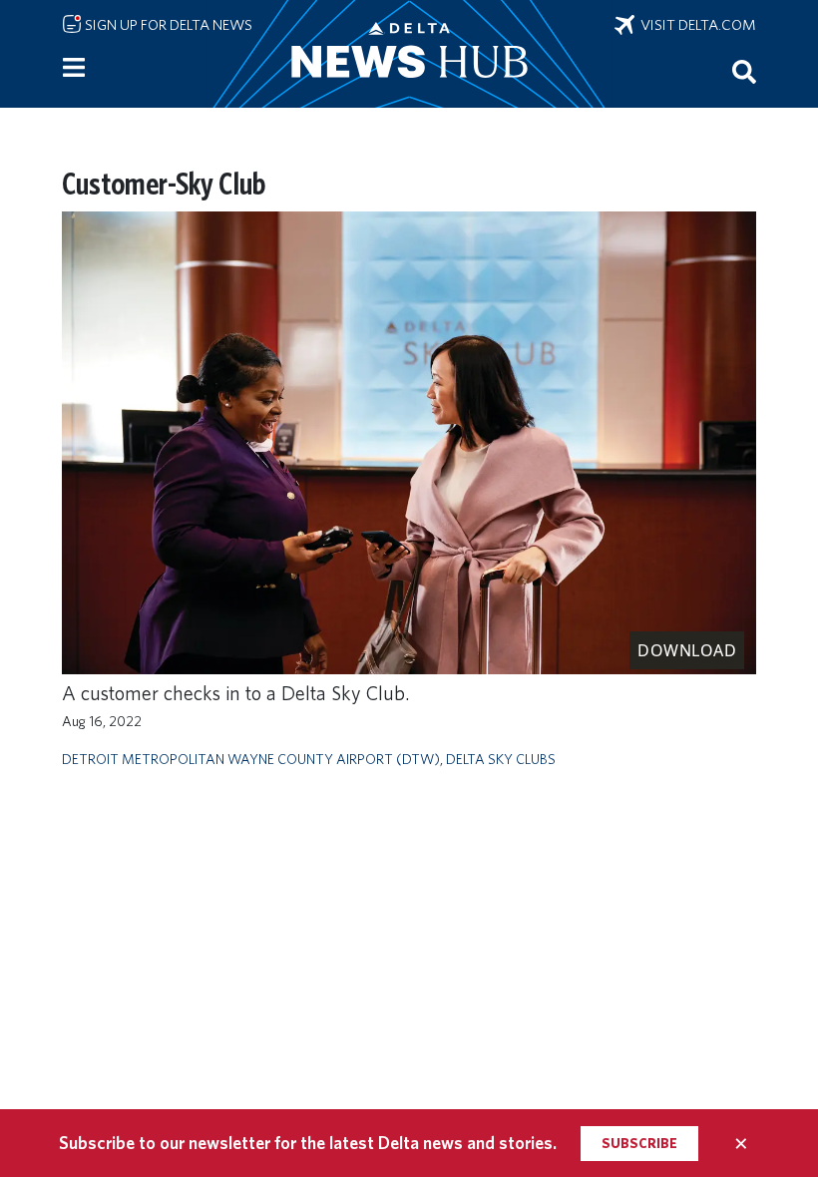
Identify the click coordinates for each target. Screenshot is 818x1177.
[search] (744, 71)
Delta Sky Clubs (501, 758)
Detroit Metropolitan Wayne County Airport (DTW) (251, 758)
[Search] (744, 71)
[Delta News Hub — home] (409, 54)
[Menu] (74, 68)
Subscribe (639, 1143)
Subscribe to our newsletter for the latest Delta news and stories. (308, 1142)
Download (686, 650)
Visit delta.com (695, 25)
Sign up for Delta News (167, 25)
